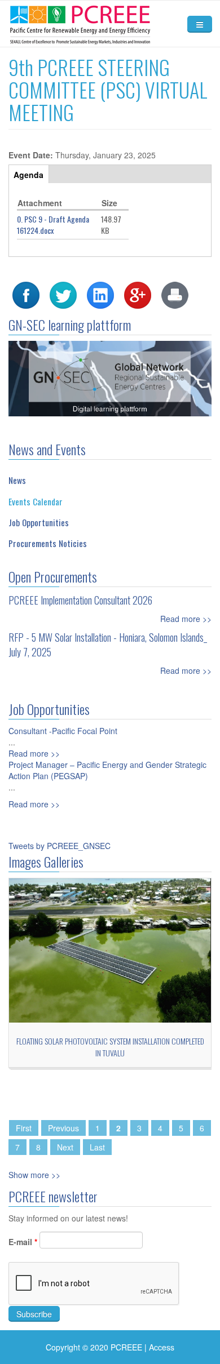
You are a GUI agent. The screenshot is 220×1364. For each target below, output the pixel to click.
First (24, 1128)
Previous (63, 1128)
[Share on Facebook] (25, 294)
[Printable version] (174, 294)
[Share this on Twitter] (63, 294)
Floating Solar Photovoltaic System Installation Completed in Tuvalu (110, 1047)
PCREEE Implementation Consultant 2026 (80, 600)
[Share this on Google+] (137, 294)
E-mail (22, 1241)
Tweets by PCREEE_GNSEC (59, 845)
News (17, 480)
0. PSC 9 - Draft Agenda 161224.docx (53, 224)
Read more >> (186, 618)
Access (161, 1347)
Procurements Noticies (47, 543)
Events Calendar (35, 501)
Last (97, 1147)
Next (65, 1147)
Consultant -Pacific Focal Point (62, 730)
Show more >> (34, 1174)
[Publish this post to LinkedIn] (100, 294)
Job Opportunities (38, 522)
